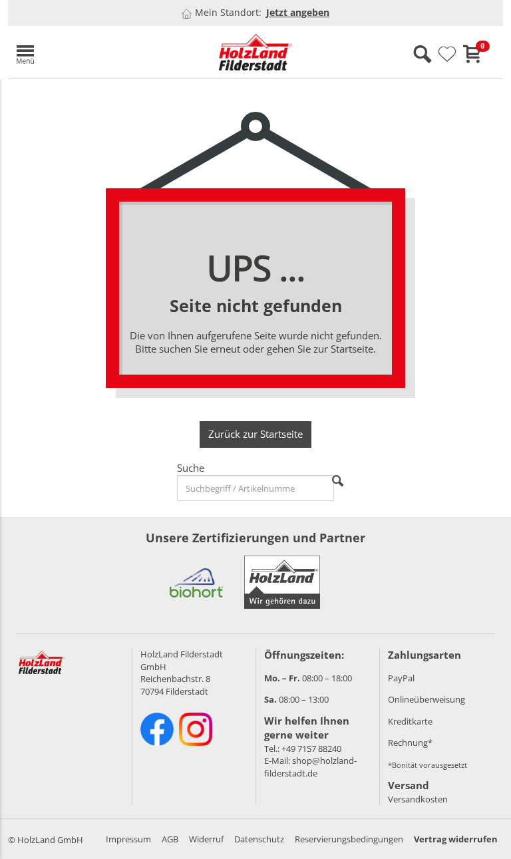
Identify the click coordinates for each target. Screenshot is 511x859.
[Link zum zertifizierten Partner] (196, 582)
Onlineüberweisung (426, 699)
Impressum (128, 839)
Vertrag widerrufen (456, 839)
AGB (170, 839)
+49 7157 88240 (311, 749)
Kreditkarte (410, 721)
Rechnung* (410, 743)
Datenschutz (259, 839)
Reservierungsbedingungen (349, 839)
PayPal (401, 678)
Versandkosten (418, 799)
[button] (88, 52)
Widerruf (206, 839)
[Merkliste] (447, 55)
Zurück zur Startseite (255, 433)
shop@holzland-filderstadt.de (310, 767)
